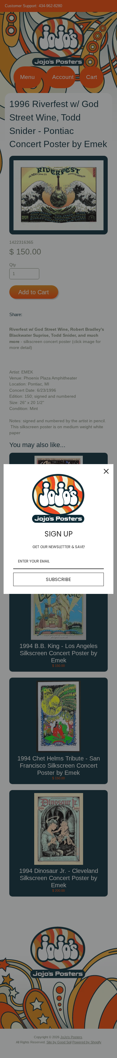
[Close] (106, 471)
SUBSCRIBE (58, 579)
